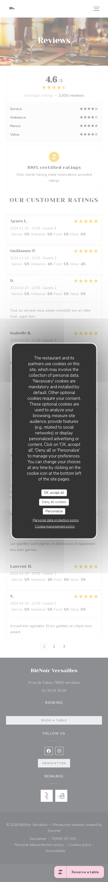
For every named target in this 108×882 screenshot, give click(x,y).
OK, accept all (54, 492)
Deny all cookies (54, 502)
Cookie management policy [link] (55, 526)
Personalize (54, 511)
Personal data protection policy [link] (56, 520)
